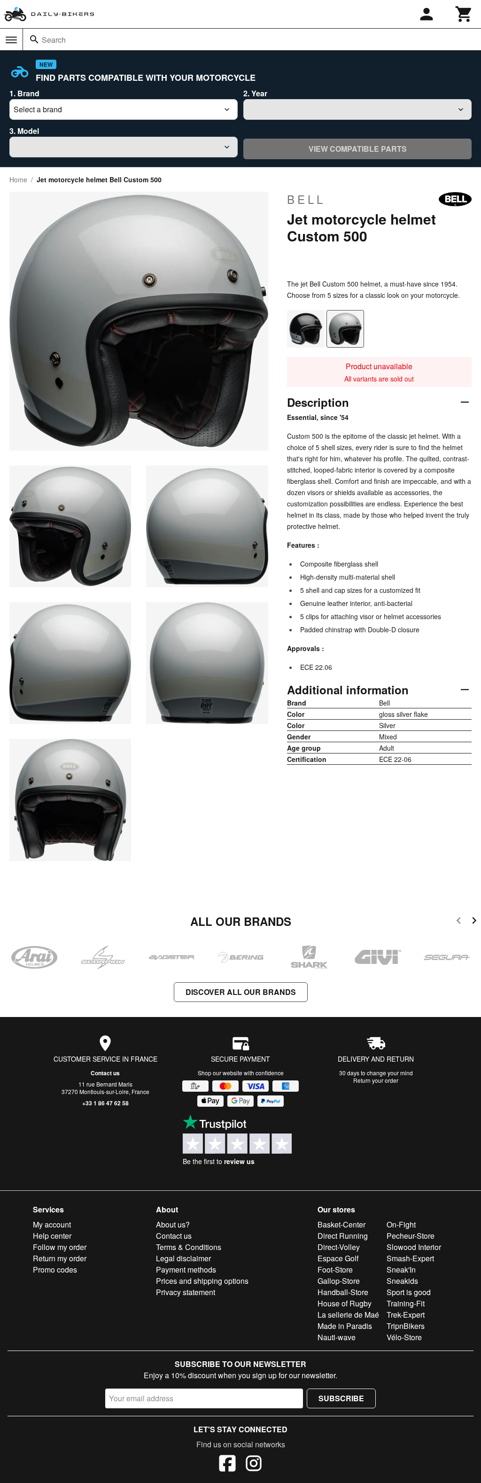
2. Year (255, 93)
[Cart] (464, 14)
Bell (306, 199)
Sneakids (402, 1280)
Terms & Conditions (188, 1247)
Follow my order (59, 1247)
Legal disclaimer (183, 1258)
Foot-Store (335, 1269)
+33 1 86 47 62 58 (105, 1103)
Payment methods (186, 1269)
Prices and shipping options (202, 1280)
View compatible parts (358, 148)
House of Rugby (345, 1303)
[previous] (458, 922)
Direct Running (343, 1235)
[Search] (34, 39)
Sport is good (409, 1292)
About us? (173, 1224)
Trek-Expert (406, 1314)
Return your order (375, 1080)
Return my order (59, 1258)
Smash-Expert (410, 1258)
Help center (52, 1235)
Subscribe (341, 1398)
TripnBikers (406, 1325)
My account (52, 1224)
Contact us (105, 1073)
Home (18, 179)
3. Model (24, 130)
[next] (474, 922)
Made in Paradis (345, 1325)
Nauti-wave (337, 1337)
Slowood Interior (414, 1247)
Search (54, 39)
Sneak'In (401, 1269)
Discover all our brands (241, 991)
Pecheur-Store (410, 1235)
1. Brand (24, 93)
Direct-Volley (339, 1247)
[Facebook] (227, 1464)
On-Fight (401, 1224)
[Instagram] (253, 1464)
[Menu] (11, 40)
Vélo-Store (404, 1337)
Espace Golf (338, 1258)
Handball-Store (343, 1292)
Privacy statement (185, 1292)
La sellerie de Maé (348, 1314)
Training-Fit (406, 1303)
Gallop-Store (339, 1280)
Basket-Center (341, 1224)
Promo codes (55, 1269)
